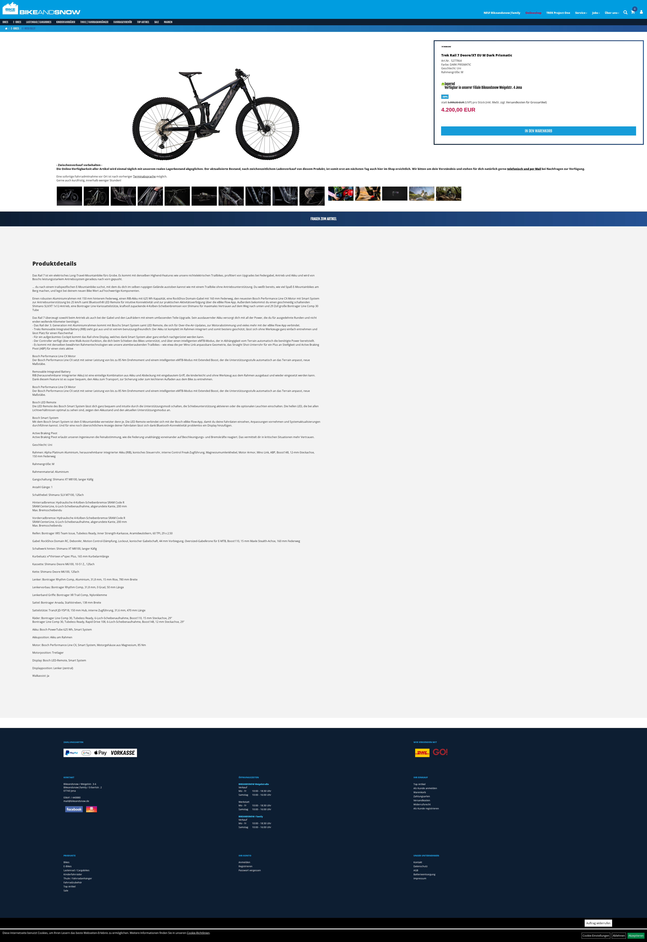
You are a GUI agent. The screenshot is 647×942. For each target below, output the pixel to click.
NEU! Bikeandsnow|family (502, 13)
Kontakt (417, 862)
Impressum (419, 878)
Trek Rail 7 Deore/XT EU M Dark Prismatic (476, 55)
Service (580, 13)
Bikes (5, 22)
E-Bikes (17, 22)
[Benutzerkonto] (641, 12)
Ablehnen (619, 935)
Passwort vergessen (250, 870)
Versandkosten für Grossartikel (526, 102)
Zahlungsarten (421, 796)
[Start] (6, 28)
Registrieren (245, 866)
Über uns (611, 13)
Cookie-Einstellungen (596, 935)
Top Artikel (143, 22)
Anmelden (244, 862)
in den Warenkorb (538, 131)
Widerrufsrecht (422, 804)
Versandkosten (421, 800)
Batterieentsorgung (424, 874)
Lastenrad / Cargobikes (38, 22)
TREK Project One (558, 13)
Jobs (595, 13)
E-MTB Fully (28, 28)
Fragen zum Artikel (324, 219)
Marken (168, 22)
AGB (415, 870)
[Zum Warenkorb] (633, 12)
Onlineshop (533, 13)
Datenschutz (420, 866)
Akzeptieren (635, 935)
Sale (156, 22)
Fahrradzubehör (122, 22)
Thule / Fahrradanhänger (94, 22)
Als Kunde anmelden (425, 788)
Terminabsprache (144, 176)
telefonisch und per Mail (524, 169)
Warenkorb (419, 792)
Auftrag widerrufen (598, 923)
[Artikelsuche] (625, 12)
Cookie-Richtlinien (198, 933)
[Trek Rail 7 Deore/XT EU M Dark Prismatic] (216, 101)
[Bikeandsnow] (10, 7)
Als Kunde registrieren (426, 808)
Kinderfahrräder (65, 22)
